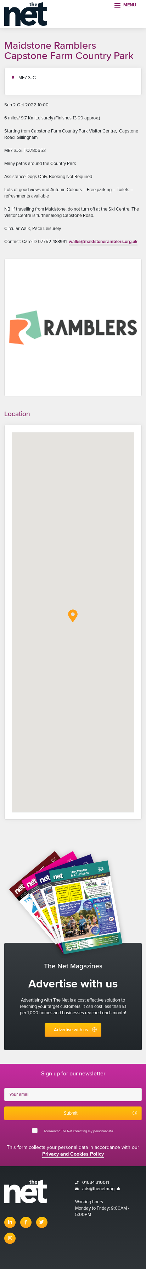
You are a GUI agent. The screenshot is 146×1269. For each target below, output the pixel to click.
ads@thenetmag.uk (101, 1189)
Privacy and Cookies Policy (73, 1154)
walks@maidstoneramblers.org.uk (103, 241)
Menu (129, 5)
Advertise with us (71, 1030)
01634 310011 (95, 1182)
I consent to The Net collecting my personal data (79, 1131)
